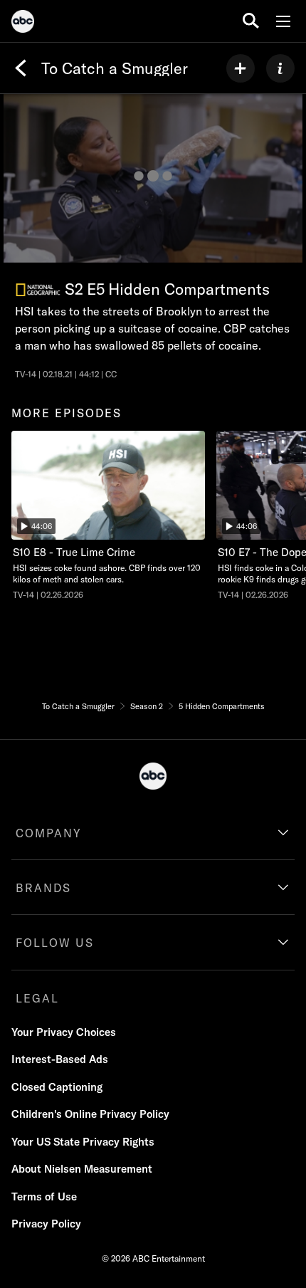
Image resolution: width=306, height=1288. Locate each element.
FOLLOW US (55, 942)
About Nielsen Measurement (81, 1169)
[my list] (240, 68)
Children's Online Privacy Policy (90, 1114)
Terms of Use (44, 1196)
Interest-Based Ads (59, 1059)
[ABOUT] (280, 68)
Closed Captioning (56, 1087)
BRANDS (43, 887)
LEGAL (37, 998)
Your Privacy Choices (63, 1032)
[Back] (20, 68)
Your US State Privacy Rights (82, 1141)
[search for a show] (251, 21)
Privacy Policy (46, 1223)
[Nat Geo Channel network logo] (38, 290)
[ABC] (22, 23)
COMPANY (49, 833)
